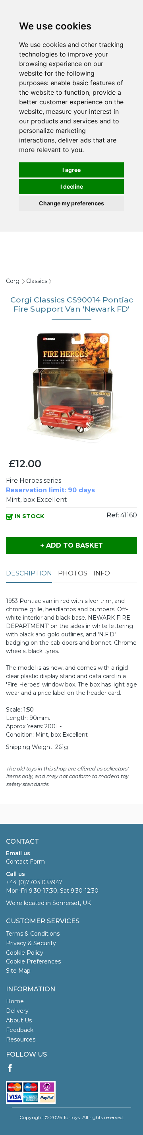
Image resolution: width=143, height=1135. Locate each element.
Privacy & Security (31, 943)
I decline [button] (71, 186)
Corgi (13, 281)
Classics (36, 281)
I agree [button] (71, 169)
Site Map (18, 970)
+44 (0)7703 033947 (34, 882)
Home (15, 1001)
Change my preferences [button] (71, 203)
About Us (19, 1020)
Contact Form (25, 861)
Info (101, 573)
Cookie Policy (24, 952)
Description (29, 573)
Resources (20, 1039)
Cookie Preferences (33, 961)
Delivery (17, 1010)
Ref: (112, 515)
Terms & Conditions (33, 933)
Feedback (19, 1030)
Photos (72, 573)
